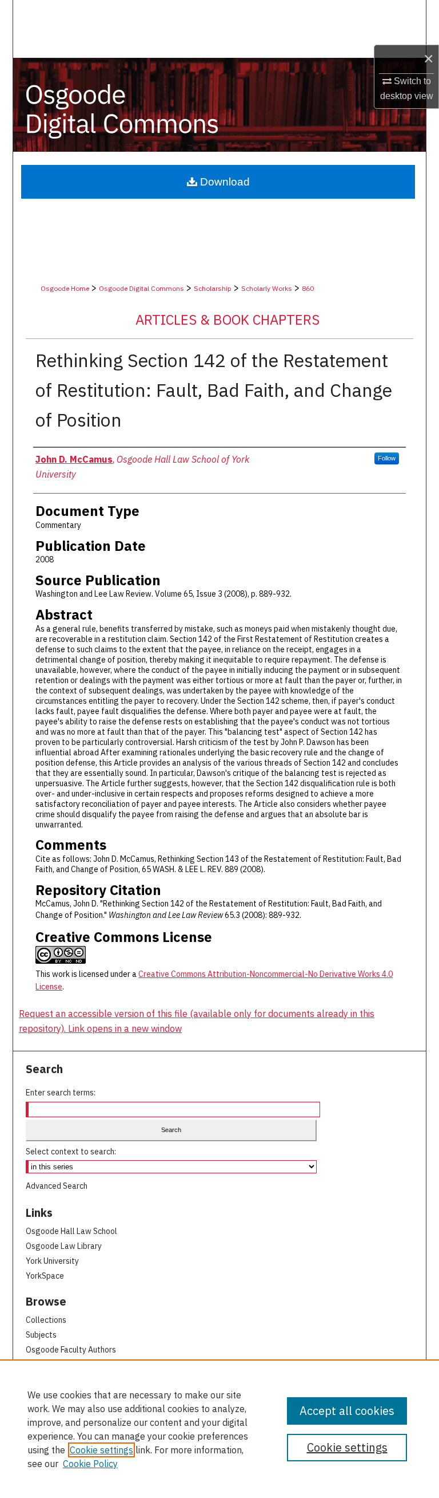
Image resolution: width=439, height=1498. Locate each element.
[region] (219, 1428)
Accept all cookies (347, 1410)
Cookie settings (101, 1450)
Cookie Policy (90, 1463)
